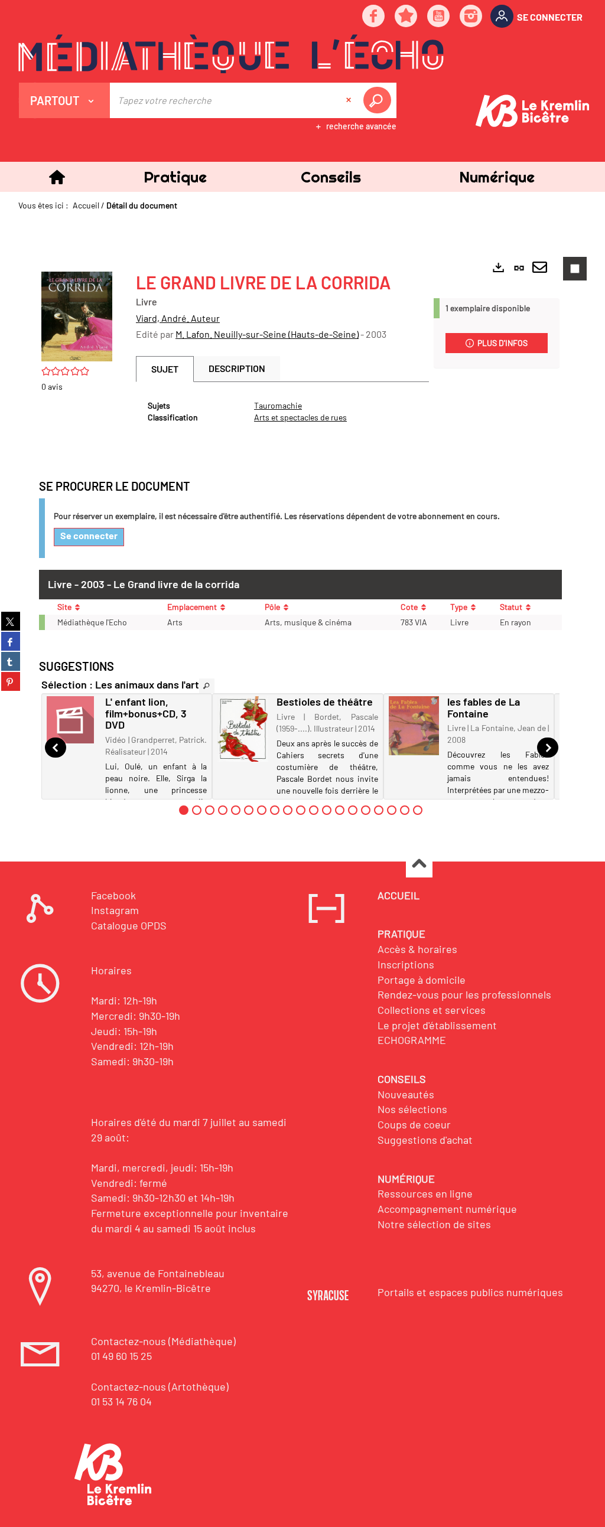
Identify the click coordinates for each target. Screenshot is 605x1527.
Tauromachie (278, 405)
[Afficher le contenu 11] (313, 810)
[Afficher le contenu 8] (274, 810)
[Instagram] (471, 17)
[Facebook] (374, 17)
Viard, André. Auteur (178, 318)
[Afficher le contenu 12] (326, 810)
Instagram (115, 909)
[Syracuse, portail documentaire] (231, 53)
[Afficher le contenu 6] (248, 810)
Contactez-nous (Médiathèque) (163, 1341)
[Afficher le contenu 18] (404, 810)
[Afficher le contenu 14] (352, 810)
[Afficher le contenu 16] (378, 810)
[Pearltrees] (406, 17)
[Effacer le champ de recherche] (350, 100)
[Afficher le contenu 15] (365, 810)
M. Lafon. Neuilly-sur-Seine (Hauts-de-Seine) (267, 334)
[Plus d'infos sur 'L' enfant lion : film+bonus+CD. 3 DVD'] (71, 719)
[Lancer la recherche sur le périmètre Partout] (379, 100)
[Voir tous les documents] (206, 685)
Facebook (113, 895)
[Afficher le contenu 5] (235, 810)
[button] (175, 177)
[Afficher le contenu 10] (300, 810)
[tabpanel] (282, 411)
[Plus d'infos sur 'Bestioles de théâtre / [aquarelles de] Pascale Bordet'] (242, 729)
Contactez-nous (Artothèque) (160, 1386)
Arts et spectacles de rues (300, 417)
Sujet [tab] (164, 368)
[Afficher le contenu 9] (287, 810)
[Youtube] (439, 17)
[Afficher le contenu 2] (196, 810)
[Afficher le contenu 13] (339, 810)
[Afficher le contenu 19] (417, 810)
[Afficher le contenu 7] (261, 810)
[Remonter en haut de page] (419, 864)
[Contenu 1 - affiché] (183, 810)
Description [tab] (237, 368)
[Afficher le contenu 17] (391, 810)
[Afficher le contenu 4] (222, 810)
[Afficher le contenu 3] (209, 810)
